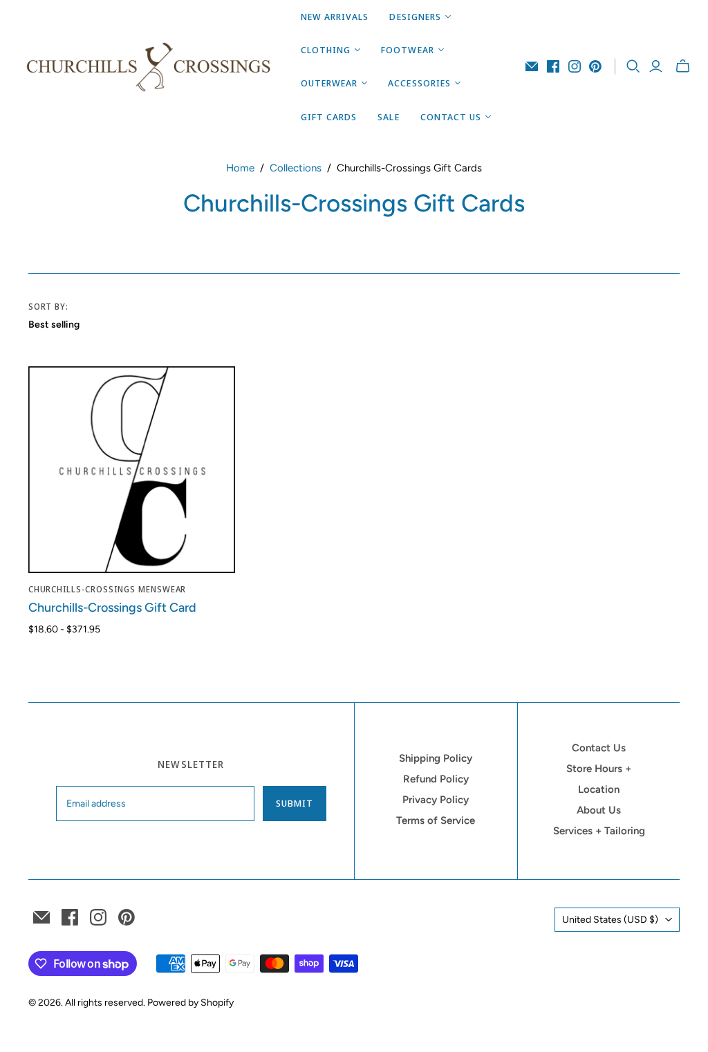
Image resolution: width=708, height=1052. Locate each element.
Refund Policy (436, 779)
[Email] (531, 66)
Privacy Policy (435, 799)
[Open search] (633, 66)
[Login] (656, 66)
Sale (388, 117)
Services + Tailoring (599, 831)
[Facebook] (553, 66)
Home (240, 168)
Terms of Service (435, 820)
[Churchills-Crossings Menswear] (149, 66)
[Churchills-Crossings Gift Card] (131, 469)
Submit (294, 803)
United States (610, 920)
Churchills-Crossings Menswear (107, 589)
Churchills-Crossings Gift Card (112, 607)
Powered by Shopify (190, 1002)
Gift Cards (329, 117)
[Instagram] (574, 66)
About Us (599, 810)
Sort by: (48, 306)
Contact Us (599, 748)
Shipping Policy (435, 758)
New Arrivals (335, 16)
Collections (296, 168)
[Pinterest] (595, 66)
